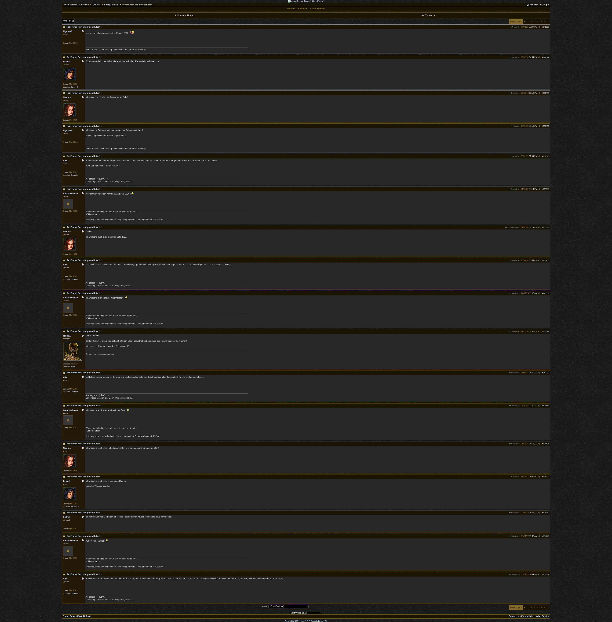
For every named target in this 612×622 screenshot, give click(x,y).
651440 (546, 93)
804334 (546, 406)
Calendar (302, 8)
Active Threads (317, 8)
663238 (546, 260)
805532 (546, 574)
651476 (546, 126)
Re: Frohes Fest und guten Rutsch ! (84, 27)
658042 (546, 189)
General (96, 5)
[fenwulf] (69, 80)
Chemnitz (74, 175)
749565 (546, 373)
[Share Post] (539, 27)
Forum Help (527, 616)
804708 (546, 477)
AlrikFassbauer (513, 227)
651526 (546, 156)
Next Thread (426, 15)
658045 (546, 227)
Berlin (73, 367)
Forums (85, 5)
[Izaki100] (72, 360)
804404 (546, 444)
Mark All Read (84, 616)
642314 (546, 57)
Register (533, 5)
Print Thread (68, 21)
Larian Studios (70, 5)
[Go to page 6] (524, 21)
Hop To (265, 606)
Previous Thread (185, 15)
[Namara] (69, 115)
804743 (546, 536)
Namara (516, 126)
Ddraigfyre (515, 57)
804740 (546, 513)
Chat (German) (111, 5)
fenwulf (516, 27)
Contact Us (514, 616)
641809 (546, 27)
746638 (546, 293)
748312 (546, 331)
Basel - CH (75, 87)
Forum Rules (69, 616)
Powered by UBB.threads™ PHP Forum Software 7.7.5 (306, 621)
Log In (545, 5)
